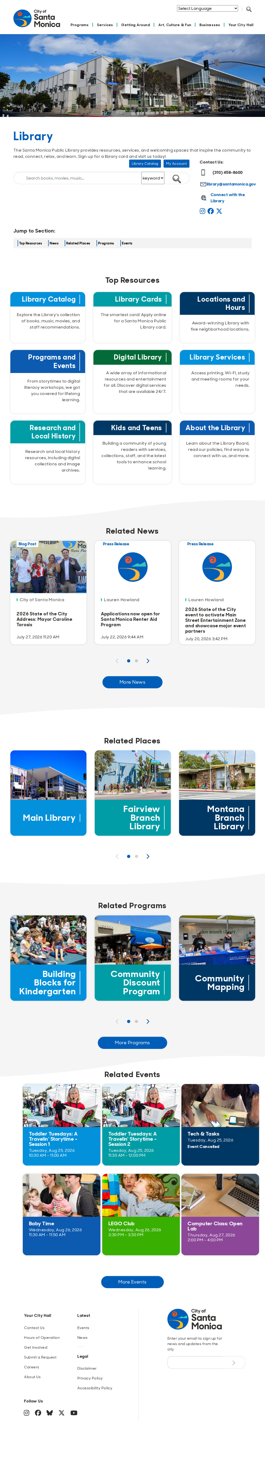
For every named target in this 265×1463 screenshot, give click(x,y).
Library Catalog (145, 163)
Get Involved (35, 1347)
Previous (117, 660)
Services (105, 24)
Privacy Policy (90, 1378)
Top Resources (30, 243)
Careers (31, 1367)
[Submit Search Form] (253, 16)
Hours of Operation (42, 1337)
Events (127, 243)
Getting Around (135, 24)
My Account (176, 163)
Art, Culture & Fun (174, 24)
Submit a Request (40, 1357)
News (54, 243)
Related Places (78, 243)
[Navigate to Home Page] (36, 21)
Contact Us (34, 1327)
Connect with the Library (228, 198)
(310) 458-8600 (228, 172)
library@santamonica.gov (231, 184)
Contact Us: (212, 162)
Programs (80, 24)
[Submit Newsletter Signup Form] (233, 1362)
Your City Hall (241, 24)
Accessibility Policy (95, 1388)
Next (148, 660)
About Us (32, 1377)
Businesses (210, 24)
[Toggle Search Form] (249, 9)
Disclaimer (87, 1368)
